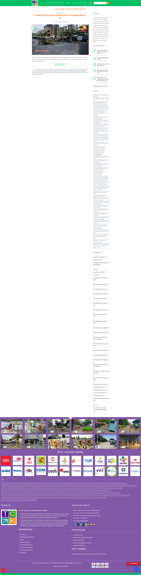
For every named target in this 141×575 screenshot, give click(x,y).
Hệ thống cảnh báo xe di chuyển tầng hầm (100, 140)
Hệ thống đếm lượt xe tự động (101, 332)
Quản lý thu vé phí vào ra (99, 392)
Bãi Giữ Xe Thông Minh (99, 257)
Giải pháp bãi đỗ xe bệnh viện (100, 284)
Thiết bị (68, 3)
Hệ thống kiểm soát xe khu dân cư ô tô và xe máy (102, 71)
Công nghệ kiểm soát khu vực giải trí (101, 99)
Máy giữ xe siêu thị (97, 174)
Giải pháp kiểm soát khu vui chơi (100, 315)
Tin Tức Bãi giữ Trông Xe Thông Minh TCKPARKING (99, 408)
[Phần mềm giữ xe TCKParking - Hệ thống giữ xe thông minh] (38, 3)
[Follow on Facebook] (73, 524)
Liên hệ (90, 3)
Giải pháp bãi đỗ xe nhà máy (100, 298)
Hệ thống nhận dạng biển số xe (101, 350)
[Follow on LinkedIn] (91, 524)
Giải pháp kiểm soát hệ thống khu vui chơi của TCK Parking (101, 125)
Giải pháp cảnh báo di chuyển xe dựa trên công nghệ (100, 118)
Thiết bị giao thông (25, 542)
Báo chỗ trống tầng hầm (26, 547)
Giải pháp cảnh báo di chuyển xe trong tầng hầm (100, 122)
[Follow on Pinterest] (89, 524)
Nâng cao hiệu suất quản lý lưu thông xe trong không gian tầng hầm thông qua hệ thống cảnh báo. (101, 185)
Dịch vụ (74, 3)
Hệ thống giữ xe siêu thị (98, 152)
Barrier (22, 539)
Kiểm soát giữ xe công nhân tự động (101, 378)
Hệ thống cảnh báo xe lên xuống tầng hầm (100, 144)
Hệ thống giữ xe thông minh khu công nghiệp (100, 338)
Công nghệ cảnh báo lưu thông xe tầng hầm (101, 95)
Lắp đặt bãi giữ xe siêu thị (100, 384)
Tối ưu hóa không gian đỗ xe (77, 72)
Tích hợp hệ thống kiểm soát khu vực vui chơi (100, 210)
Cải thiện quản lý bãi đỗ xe (53, 69)
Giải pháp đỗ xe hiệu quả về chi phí (101, 137)
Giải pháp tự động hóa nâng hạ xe (101, 135)
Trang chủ (49, 3)
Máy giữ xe (23, 534)
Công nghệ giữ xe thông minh (66, 69)
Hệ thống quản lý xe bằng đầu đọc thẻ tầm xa (100, 365)
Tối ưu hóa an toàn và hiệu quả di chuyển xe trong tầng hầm (100, 218)
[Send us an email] (83, 524)
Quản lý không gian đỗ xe (51, 72)
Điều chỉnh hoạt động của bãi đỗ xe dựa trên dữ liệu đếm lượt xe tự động (101, 231)
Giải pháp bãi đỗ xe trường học (101, 310)
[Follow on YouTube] (94, 524)
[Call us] (86, 524)
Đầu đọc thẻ (23, 552)
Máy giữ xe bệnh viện (98, 172)
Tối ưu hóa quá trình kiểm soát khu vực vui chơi (101, 222)
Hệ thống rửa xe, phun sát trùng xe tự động (101, 372)
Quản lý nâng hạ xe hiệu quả (99, 196)
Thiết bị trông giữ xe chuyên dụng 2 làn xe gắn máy (102, 52)
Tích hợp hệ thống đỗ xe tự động (63, 72)
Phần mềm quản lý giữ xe (99, 390)
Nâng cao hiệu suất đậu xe (40, 72)
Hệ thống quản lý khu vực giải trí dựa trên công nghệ (100, 165)
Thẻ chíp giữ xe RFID (98, 395)
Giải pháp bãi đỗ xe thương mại (100, 304)
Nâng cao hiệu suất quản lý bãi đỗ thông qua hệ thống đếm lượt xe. (101, 180)
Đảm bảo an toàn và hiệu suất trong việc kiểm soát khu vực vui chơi (100, 237)
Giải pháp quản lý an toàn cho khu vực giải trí (101, 132)
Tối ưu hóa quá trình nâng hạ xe (100, 225)
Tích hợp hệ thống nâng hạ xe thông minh (100, 214)
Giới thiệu (55, 3)
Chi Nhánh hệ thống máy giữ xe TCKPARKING (101, 263)
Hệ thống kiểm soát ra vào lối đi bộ (100, 344)
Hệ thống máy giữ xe (98, 154)
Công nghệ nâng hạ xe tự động (100, 102)
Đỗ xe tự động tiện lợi (76, 69)
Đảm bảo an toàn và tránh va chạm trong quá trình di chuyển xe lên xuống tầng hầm (101, 246)
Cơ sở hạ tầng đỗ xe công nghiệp (100, 105)
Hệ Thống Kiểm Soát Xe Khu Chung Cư (103, 64)
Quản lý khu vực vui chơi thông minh (100, 193)
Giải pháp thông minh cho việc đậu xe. (45, 71)
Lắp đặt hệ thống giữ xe (99, 387)
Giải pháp (61, 3)
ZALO (137, 569)
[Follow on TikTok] (78, 524)
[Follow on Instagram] (75, 524)
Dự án (79, 3)
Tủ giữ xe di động (97, 227)
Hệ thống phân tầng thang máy (101, 360)
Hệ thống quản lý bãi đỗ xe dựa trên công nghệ (100, 161)
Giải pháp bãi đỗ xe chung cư (100, 289)
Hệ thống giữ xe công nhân (99, 149)
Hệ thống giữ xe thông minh (27, 537)
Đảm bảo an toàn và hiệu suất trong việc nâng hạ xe (100, 241)
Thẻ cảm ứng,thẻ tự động (26, 550)
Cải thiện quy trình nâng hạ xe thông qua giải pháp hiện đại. (100, 112)
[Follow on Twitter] (81, 524)
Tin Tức (85, 3)
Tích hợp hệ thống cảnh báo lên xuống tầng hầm (100, 207)
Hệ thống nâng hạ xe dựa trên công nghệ (101, 157)
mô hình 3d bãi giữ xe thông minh (101, 177)
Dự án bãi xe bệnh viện (99, 272)
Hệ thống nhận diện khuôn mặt (100, 355)
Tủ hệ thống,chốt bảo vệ (26, 545)
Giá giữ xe (96, 115)
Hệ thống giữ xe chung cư (99, 147)
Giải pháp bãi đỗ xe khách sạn (100, 294)
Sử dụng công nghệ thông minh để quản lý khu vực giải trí (101, 199)
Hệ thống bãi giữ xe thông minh (101, 327)
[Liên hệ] (3, 570)
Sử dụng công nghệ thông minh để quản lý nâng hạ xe (101, 203)
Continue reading (60, 64)
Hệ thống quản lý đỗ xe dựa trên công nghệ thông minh (100, 169)
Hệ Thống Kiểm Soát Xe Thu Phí (103, 58)
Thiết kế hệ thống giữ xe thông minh (100, 399)
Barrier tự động (97, 260)
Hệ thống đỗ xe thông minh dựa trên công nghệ (63, 71)
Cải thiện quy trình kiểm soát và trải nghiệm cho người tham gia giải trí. (101, 108)
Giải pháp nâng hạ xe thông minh (100, 128)
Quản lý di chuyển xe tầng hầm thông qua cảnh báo (100, 189)
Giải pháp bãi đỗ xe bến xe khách (100, 278)
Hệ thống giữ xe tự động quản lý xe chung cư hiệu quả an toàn (102, 79)
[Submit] (108, 3)
